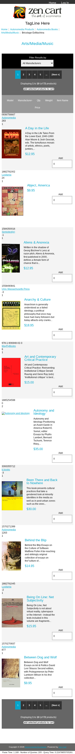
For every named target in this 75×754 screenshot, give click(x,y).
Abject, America (38, 185)
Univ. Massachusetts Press (16, 289)
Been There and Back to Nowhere (42, 481)
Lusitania (6, 174)
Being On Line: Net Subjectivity (40, 598)
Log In (65, 2)
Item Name (62, 100)
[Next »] (56, 74)
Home (52, 2)
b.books (6, 469)
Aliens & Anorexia (36, 242)
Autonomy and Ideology (43, 411)
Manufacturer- (25, 100)
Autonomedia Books (47, 29)
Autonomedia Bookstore (35, 747)
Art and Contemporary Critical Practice (40, 358)
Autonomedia (9, 117)
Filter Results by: (38, 57)
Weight (48, 100)
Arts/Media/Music (10, 32)
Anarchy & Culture (37, 299)
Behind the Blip (35, 540)
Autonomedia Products (22, 29)
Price (37, 107)
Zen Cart (62, 747)
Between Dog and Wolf (40, 657)
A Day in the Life (37, 128)
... (46, 74)
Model (10, 100)
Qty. (39, 100)
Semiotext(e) (8, 232)
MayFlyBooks (9, 346)
